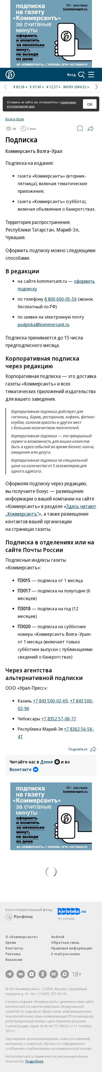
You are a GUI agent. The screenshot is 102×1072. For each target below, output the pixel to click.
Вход (71, 74)
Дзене (46, 762)
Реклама (13, 953)
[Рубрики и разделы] (91, 74)
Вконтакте (21, 769)
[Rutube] (54, 974)
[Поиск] (82, 74)
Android (57, 936)
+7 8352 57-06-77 (58, 718)
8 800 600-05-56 (60, 299)
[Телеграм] (9, 974)
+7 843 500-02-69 (50, 701)
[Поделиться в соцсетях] (90, 128)
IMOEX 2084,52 (74, 86)
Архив (10, 942)
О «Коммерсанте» (21, 936)
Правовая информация (71, 948)
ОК (89, 104)
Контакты (14, 948)
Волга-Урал (14, 119)
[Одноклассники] (43, 974)
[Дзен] (31, 974)
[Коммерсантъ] (10, 74)
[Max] (65, 974)
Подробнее (34, 1061)
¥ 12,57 (52, 86)
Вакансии (13, 959)
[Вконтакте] (21, 974)
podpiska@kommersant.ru (43, 324)
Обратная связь (65, 942)
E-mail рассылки (65, 953)
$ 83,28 (18, 86)
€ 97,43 (35, 86)
